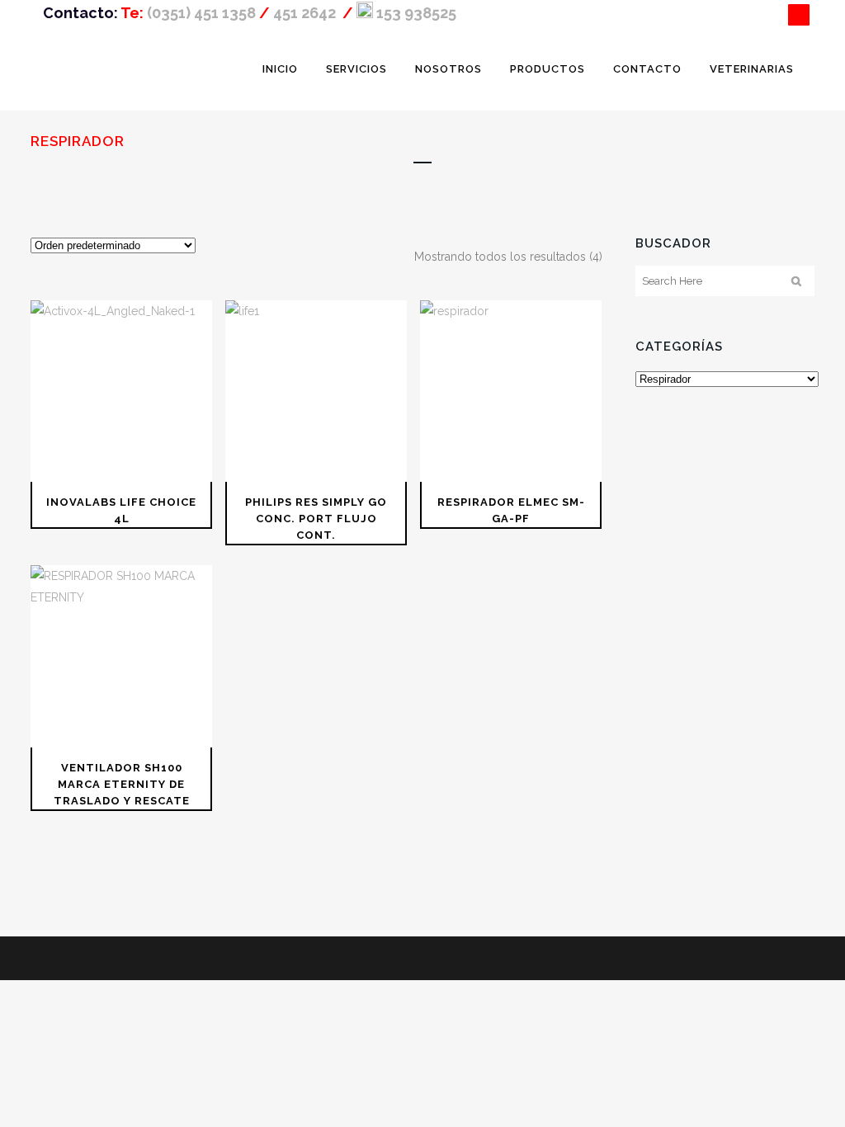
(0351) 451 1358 (201, 12)
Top (805, 1087)
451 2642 (306, 12)
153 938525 (414, 12)
